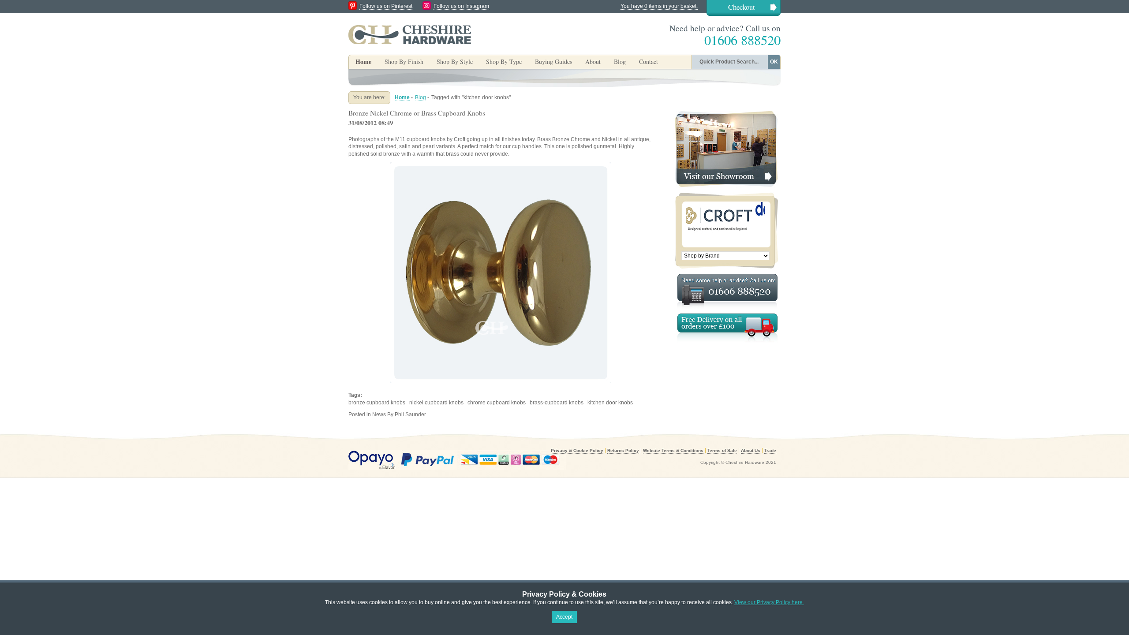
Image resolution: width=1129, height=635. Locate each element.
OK (774, 62)
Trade (770, 450)
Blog (620, 61)
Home (363, 61)
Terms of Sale (722, 450)
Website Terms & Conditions (673, 450)
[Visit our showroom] (725, 114)
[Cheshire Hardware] (409, 34)
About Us (750, 450)
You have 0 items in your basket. (659, 6)
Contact (648, 61)
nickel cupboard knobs (436, 403)
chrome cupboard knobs (496, 403)
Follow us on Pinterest (385, 6)
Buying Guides (553, 61)
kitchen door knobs (610, 403)
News (379, 414)
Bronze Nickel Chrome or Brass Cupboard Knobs (416, 112)
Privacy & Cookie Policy (577, 450)
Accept (564, 617)
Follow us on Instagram (461, 6)
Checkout (741, 7)
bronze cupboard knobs (376, 403)
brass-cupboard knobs (556, 403)
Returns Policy (623, 450)
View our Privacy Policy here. (769, 602)
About (593, 61)
